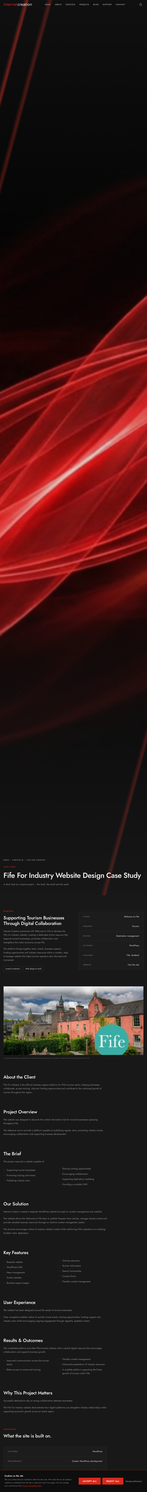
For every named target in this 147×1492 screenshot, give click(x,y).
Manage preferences (134, 1481)
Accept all (90, 1481)
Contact (120, 4)
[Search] (141, 4)
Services (70, 4)
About (58, 4)
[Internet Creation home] (17, 5)
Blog (96, 4)
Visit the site (133, 964)
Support (107, 4)
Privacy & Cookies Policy (32, 1485)
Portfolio (17, 860)
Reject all (112, 1481)
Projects (84, 4)
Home (48, 4)
